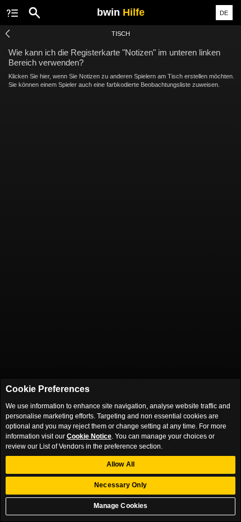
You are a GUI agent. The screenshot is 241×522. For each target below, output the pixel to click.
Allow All (120, 464)
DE (224, 13)
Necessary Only (120, 485)
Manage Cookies (121, 506)
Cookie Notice (89, 436)
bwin (121, 12)
